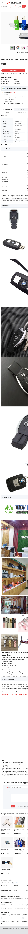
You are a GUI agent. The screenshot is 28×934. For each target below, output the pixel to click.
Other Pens (13, 904)
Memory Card (21, 904)
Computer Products (8, 9)
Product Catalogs (20, 882)
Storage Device (16, 9)
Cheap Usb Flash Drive (7, 918)
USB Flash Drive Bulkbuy (22, 921)
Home (2, 9)
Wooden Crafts (17, 888)
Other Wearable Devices (6, 890)
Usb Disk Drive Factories (15, 914)
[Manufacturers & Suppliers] (14, 2)
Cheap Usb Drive (18, 918)
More (2, 893)
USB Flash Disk (23, 9)
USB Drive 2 (4, 914)
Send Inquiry (13, 70)
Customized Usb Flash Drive (8, 921)
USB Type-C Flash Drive (7, 908)
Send (13, 806)
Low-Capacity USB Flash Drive (21, 908)
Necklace (16, 885)
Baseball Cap (4, 885)
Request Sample (23, 73)
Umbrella (15, 890)
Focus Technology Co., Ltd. (17, 928)
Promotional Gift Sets (5, 888)
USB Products (5, 904)
